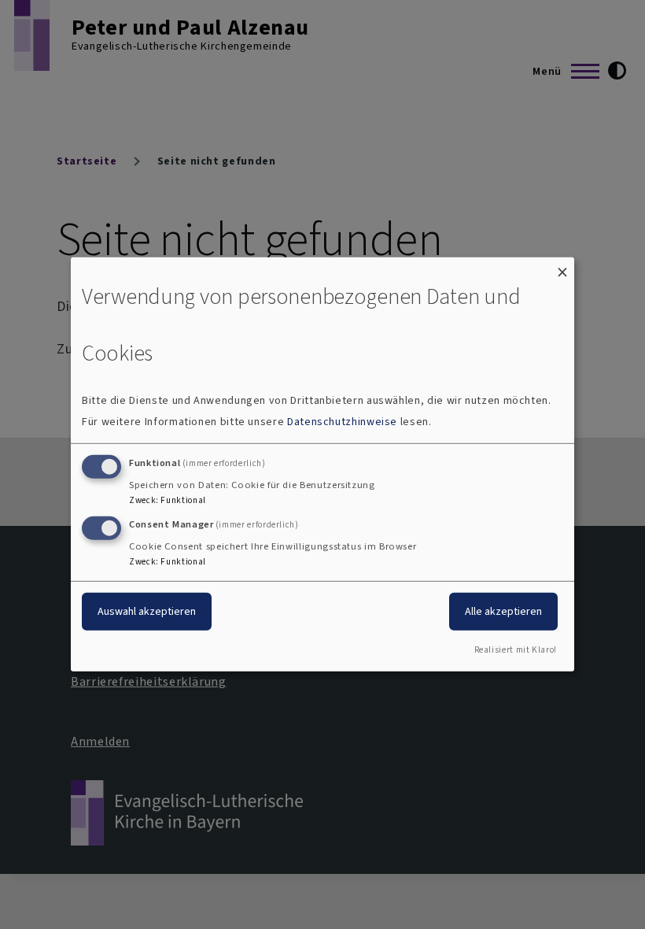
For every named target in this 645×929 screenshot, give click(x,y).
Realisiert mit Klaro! (515, 650)
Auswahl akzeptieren (147, 610)
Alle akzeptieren (503, 610)
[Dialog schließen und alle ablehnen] (562, 267)
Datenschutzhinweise (342, 421)
